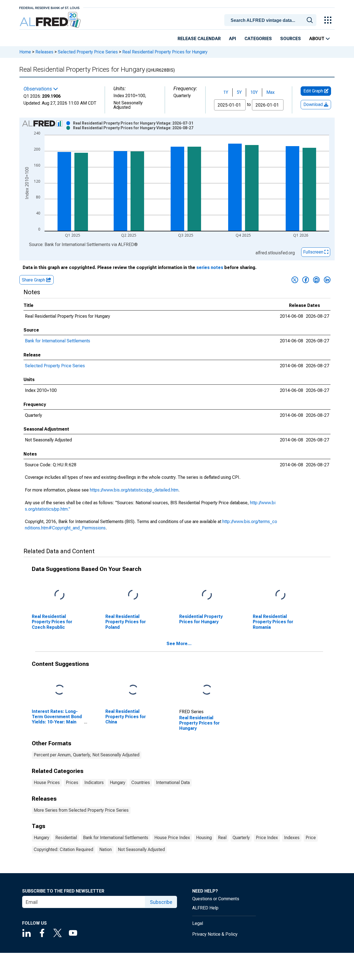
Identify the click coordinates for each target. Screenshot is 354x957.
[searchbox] (271, 20)
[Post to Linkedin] (327, 279)
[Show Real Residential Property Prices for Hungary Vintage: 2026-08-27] (133, 128)
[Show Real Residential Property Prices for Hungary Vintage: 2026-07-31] (133, 123)
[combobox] (271, 19)
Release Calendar (199, 38)
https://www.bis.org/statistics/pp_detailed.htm (134, 490)
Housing (204, 837)
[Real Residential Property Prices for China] (133, 690)
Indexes (292, 837)
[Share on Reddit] (316, 279)
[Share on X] (294, 279)
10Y (254, 92)
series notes (209, 267)
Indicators (94, 782)
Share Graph (34, 280)
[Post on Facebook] (305, 279)
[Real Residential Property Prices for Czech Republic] (59, 595)
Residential (66, 837)
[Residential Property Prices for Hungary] (207, 595)
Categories (258, 38)
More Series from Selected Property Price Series (81, 810)
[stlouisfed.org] (49, 7)
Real (222, 837)
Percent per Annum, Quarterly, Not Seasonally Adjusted (86, 754)
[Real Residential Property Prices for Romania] (280, 595)
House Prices (47, 782)
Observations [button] (38, 88)
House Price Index (172, 837)
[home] (50, 20)
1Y (225, 92)
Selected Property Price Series (88, 52)
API (232, 38)
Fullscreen (313, 252)
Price (311, 837)
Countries (140, 782)
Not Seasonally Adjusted (141, 849)
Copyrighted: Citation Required (63, 849)
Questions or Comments (215, 898)
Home (25, 52)
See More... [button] (179, 643)
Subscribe (161, 902)
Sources (290, 38)
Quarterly (241, 837)
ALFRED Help (205, 908)
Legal (197, 923)
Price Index (267, 837)
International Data (173, 782)
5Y (239, 92)
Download (313, 104)
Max (270, 92)
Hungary (117, 782)
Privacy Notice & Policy (215, 934)
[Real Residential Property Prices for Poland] (133, 595)
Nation (105, 849)
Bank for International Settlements (57, 340)
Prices (72, 782)
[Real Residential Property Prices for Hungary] (207, 690)
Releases (44, 52)
